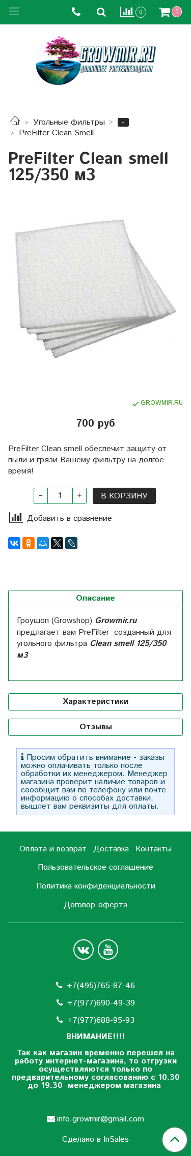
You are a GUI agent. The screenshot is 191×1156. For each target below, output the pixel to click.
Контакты (153, 849)
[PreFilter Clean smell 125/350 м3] (95, 291)
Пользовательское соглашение (95, 867)
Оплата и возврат (53, 849)
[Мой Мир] (43, 543)
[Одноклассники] (28, 543)
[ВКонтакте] (14, 543)
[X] (57, 543)
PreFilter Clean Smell (56, 133)
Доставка (111, 849)
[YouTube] (108, 949)
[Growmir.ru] (96, 60)
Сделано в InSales (95, 1140)
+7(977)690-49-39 (101, 1003)
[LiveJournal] (71, 543)
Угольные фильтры (69, 122)
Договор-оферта (95, 905)
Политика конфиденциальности (95, 886)
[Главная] (15, 122)
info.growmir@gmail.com (100, 1119)
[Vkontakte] (83, 949)
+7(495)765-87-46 (101, 986)
